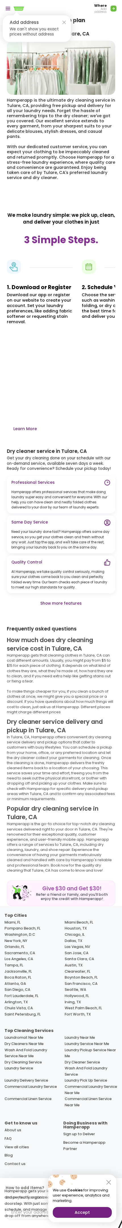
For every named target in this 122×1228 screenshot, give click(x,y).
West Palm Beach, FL (83, 1008)
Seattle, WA (75, 989)
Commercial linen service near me (88, 1101)
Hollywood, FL (77, 995)
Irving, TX (73, 1002)
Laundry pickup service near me (90, 1053)
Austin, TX (74, 965)
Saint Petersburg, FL (23, 1014)
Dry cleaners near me (24, 1043)
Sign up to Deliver (79, 1134)
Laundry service (19, 1068)
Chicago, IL (75, 934)
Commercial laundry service (31, 1086)
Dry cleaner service (82, 1062)
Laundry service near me (87, 1043)
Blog (9, 1155)
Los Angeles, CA (19, 958)
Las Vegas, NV (77, 946)
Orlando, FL (14, 946)
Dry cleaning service (23, 1062)
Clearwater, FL (77, 971)
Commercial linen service (28, 1098)
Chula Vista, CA (19, 1008)
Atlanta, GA (15, 983)
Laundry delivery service (26, 1080)
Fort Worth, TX (78, 1014)
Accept (82, 1212)
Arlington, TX (16, 1002)
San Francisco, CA (81, 983)
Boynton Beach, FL (81, 977)
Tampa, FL (14, 965)
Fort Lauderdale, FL (21, 995)
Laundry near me (80, 1037)
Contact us (15, 1163)
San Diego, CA (17, 989)
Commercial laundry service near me (91, 1089)
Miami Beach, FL (79, 922)
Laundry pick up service (86, 1080)
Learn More (25, 429)
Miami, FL (12, 922)
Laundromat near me (24, 1037)
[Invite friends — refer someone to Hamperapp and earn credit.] (61, 893)
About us (13, 1130)
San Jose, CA (77, 953)
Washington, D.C (20, 934)
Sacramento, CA (20, 953)
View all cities (17, 1147)
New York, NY (16, 940)
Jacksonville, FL (18, 971)
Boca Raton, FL (18, 977)
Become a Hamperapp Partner (84, 1145)
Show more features (61, 603)
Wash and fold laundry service (86, 1071)
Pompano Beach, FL (22, 928)
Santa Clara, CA (79, 958)
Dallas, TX (73, 940)
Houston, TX (76, 928)
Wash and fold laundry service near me (26, 1053)
